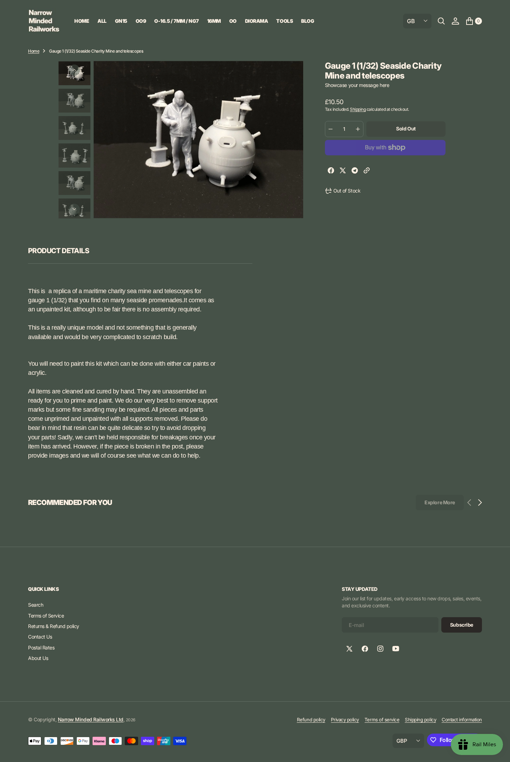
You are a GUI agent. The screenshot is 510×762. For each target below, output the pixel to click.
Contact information (462, 719)
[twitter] (343, 171)
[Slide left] (74, 70)
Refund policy (311, 719)
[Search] (441, 21)
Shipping (358, 109)
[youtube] (395, 648)
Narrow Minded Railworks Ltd (90, 719)
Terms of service (382, 719)
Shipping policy (420, 719)
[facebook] (331, 171)
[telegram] (355, 171)
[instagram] (380, 648)
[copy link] (367, 171)
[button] (455, 21)
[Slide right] (74, 209)
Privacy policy (345, 719)
